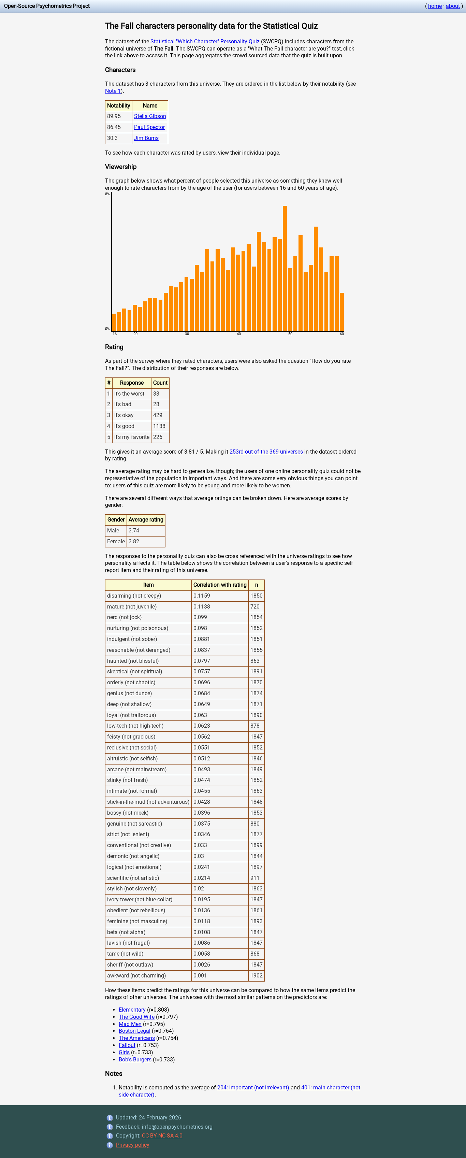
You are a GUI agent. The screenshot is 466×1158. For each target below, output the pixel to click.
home (435, 6)
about (453, 6)
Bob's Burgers (135, 1059)
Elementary (132, 1009)
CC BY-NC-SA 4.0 (162, 1135)
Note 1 (113, 91)
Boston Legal (134, 1031)
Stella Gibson (150, 116)
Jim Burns (146, 138)
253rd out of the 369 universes (266, 451)
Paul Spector (149, 127)
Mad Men (130, 1024)
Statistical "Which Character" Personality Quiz (205, 41)
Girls (124, 1052)
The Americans (137, 1038)
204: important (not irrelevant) (253, 1087)
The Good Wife (137, 1017)
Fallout (127, 1045)
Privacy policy (132, 1145)
